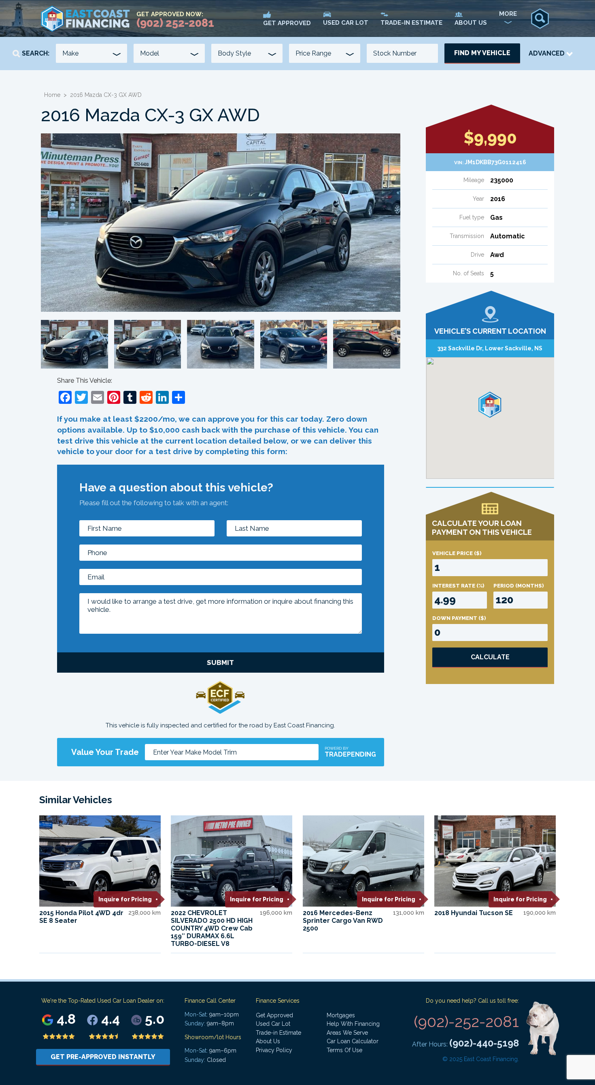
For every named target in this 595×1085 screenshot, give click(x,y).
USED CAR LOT (345, 22)
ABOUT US (471, 22)
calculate (490, 657)
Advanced (547, 53)
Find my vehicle (482, 53)
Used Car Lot (273, 1024)
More (508, 13)
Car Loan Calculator (352, 1041)
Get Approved (274, 1015)
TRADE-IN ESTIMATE (411, 22)
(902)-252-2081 (466, 1021)
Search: (34, 53)
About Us (268, 1041)
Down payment (459, 618)
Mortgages (341, 1015)
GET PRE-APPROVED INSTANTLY (103, 1057)
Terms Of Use (344, 1050)
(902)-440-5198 (484, 1043)
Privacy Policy (274, 1050)
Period (518, 586)
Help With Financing (353, 1024)
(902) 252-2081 (175, 23)
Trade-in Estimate (278, 1032)
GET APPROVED (287, 23)
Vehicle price (457, 553)
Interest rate (458, 586)
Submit (220, 662)
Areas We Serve (347, 1032)
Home (52, 95)
